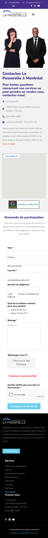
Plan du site (33, 533)
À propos (9, 484)
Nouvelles (9, 488)
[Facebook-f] (31, 6)
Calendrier (9, 481)
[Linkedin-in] (35, 6)
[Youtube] (38, 6)
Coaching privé (11, 477)
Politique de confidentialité (19, 533)
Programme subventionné (16, 466)
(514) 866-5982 (12, 510)
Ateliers (8, 470)
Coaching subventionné (15, 473)
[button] (33, 14)
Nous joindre (10, 492)
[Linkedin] (9, 519)
